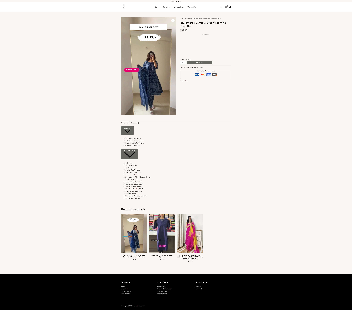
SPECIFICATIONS (129, 151)
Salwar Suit (166, 7)
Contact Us (198, 289)
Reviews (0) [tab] (135, 123)
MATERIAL (127, 129)
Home (182, 19)
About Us (198, 286)
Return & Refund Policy (164, 289)
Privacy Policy (161, 286)
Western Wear (192, 7)
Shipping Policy (162, 293)
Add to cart (199, 62)
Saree (157, 7)
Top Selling (188, 19)
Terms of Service (162, 291)
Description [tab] (125, 123)
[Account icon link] (230, 7)
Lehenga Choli (179, 7)
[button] (173, 20)
